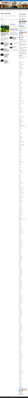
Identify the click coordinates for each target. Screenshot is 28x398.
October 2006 (20, 374)
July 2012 (20, 366)
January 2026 (20, 228)
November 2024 (20, 244)
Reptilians (20, 184)
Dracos (19, 105)
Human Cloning (20, 137)
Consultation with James (19, 9)
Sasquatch (20, 189)
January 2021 (20, 297)
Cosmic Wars (20, 95)
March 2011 (20, 368)
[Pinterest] (22, 32)
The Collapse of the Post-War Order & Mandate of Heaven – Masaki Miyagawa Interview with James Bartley (6, 44)
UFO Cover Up (20, 206)
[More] (22, 33)
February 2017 (20, 351)
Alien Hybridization (21, 67)
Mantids (20, 153)
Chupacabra (20, 89)
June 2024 (20, 250)
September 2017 (21, 343)
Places (19, 177)
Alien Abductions (21, 65)
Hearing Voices (20, 136)
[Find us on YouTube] (23, 37)
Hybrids (20, 139)
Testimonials (24, 9)
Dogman (20, 104)
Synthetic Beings (21, 200)
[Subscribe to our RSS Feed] (22, 37)
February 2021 (20, 296)
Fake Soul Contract (21, 118)
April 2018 (20, 335)
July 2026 (20, 221)
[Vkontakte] (26, 32)
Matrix (24, 8)
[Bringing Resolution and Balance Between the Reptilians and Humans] (11, 38)
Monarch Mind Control (21, 161)
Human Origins (20, 138)
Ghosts (19, 129)
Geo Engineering (21, 128)
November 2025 (20, 230)
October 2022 (20, 273)
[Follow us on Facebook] (19, 37)
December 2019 (20, 312)
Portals (19, 181)
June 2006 (20, 375)
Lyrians (19, 151)
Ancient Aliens (20, 73)
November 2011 (20, 367)
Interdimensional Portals (21, 145)
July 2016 (20, 359)
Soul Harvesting (20, 197)
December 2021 (20, 284)
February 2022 (20, 282)
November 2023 (20, 258)
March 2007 (20, 373)
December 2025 (20, 229)
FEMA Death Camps (21, 121)
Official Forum (12, 0)
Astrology (20, 83)
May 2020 (20, 306)
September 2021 (21, 288)
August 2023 (20, 261)
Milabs (21, 8)
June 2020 (20, 305)
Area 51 (20, 79)
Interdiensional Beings (21, 144)
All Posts (14, 9)
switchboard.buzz (22, 26)
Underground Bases (21, 212)
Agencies (9, 8)
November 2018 (20, 327)
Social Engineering (21, 196)
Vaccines (20, 213)
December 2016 (20, 353)
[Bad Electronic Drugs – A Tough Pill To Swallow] (14, 27)
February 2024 (20, 254)
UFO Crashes (20, 207)
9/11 (19, 60)
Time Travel (20, 205)
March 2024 (20, 253)
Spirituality (20, 199)
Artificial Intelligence (21, 82)
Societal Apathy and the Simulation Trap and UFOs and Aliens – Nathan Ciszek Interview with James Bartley (6, 55)
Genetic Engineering (21, 125)
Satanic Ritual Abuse (21, 190)
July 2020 (20, 304)
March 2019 (20, 322)
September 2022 (21, 274)
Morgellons (20, 162)
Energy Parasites (21, 112)
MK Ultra (20, 160)
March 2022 (20, 281)
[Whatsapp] (20, 33)
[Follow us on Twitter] (20, 37)
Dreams (20, 106)
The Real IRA (20, 204)
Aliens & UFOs (5, 8)
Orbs (19, 173)
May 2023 (20, 265)
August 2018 (20, 330)
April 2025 (20, 238)
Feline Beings (20, 120)
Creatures (16, 8)
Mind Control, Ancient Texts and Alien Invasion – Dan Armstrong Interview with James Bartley (6, 49)
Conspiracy (12, 8)
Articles (1, 8)
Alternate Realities (21, 72)
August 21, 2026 (2, 36)
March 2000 (20, 383)
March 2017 (20, 350)
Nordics (20, 166)
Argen (19, 80)
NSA (19, 168)
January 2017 (20, 352)
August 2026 (20, 220)
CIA (19, 90)
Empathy (20, 110)
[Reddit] (23, 32)
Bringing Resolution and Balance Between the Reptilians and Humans (15, 38)
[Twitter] (20, 32)
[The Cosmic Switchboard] (14, 7)
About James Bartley (3, 9)
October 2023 (20, 259)
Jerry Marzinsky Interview (15, 46)
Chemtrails (20, 88)
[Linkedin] (19, 33)
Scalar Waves (20, 191)
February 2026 (20, 227)
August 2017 (20, 344)
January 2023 (20, 269)
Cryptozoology (20, 98)
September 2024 (21, 246)
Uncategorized (20, 211)
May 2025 (20, 237)
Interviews (7, 9)
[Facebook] (19, 32)
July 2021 (20, 290)
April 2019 (20, 321)
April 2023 (20, 266)
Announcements (21, 74)
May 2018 (20, 334)
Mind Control (20, 159)
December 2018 (20, 326)
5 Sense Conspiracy (21, 58)
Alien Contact (20, 66)
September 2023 (21, 260)
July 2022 (20, 276)
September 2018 (21, 329)
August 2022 (20, 275)
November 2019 (20, 313)
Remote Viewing (20, 183)
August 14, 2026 (5, 46)
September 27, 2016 (15, 40)
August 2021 (20, 289)
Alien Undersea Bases (21, 68)
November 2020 (20, 299)
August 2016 (20, 358)
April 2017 (20, 349)
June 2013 (20, 360)
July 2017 (20, 345)
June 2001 (20, 381)
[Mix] (24, 32)
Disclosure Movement (21, 103)
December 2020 (20, 298)
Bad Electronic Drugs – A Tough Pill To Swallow (14, 29)
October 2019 (20, 314)
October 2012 (20, 365)
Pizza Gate (20, 176)
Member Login (3, 0)
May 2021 (20, 292)
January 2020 (20, 311)
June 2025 (20, 236)
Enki (19, 113)
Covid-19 (20, 96)
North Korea (20, 167)
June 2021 (20, 291)
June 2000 (20, 382)
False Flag (20, 119)
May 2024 (20, 251)
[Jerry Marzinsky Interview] (11, 47)
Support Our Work (8, 0)
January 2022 (20, 283)
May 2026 (20, 223)
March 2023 (20, 267)
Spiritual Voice (20, 198)
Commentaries (10, 9)
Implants (20, 143)
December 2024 (20, 243)
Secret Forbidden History (21, 192)
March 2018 (20, 336)
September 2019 (21, 315)
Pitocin (19, 175)
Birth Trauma (20, 87)
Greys (19, 131)
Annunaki (20, 75)
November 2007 (20, 372)
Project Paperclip (21, 182)
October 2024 (20, 245)
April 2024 (20, 252)
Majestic (20, 152)
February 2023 (20, 268)
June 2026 (20, 222)
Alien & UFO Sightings (21, 64)
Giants (19, 130)
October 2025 (20, 231)
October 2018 (20, 328)
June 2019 (20, 319)
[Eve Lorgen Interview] (11, 51)
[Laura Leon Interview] (11, 44)
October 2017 (20, 342)
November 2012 (20, 364)
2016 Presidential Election (22, 57)
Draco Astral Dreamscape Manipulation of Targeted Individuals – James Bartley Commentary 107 (6, 61)
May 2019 (20, 320)
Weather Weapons (21, 214)
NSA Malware (20, 169)
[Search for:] (9, 21)
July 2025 (20, 235)
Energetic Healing (21, 111)
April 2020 (20, 307)
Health (19, 8)
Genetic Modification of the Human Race (23, 126)
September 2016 (21, 357)
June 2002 (20, 380)
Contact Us (16, 0)
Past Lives (20, 174)
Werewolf (20, 215)
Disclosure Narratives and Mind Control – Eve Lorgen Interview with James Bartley (5, 34)
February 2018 (20, 337)
